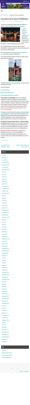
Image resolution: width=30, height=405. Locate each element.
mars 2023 (4, 179)
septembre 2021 (5, 217)
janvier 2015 (4, 339)
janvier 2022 (4, 207)
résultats (21, 21)
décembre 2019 (5, 248)
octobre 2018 (5, 277)
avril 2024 (4, 155)
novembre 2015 (5, 334)
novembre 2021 (5, 212)
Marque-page (5, 140)
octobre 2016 (5, 317)
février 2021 (4, 231)
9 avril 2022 (10, 21)
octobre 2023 (5, 167)
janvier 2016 (4, 329)
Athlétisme (5, 15)
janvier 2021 (4, 234)
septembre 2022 (5, 193)
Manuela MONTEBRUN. (19, 26)
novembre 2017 (5, 298)
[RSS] (28, 1)
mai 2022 (4, 198)
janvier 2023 (4, 184)
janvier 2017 (4, 313)
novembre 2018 (5, 274)
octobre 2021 (5, 215)
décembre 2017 (5, 296)
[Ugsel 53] (24, 1)
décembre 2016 (5, 315)
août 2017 (4, 305)
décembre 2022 (5, 186)
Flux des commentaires (7, 355)
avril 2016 (4, 325)
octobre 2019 (5, 253)
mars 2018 (4, 289)
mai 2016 (4, 322)
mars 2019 (4, 265)
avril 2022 (4, 200)
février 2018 (4, 291)
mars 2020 (4, 241)
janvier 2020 (4, 246)
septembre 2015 (5, 337)
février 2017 (4, 310)
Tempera (21, 371)
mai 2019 (4, 260)
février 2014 (4, 341)
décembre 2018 (5, 272)
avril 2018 (4, 286)
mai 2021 (4, 224)
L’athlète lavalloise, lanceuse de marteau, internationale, (25, 32)
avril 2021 (4, 227)
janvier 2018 (4, 293)
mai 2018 (4, 284)
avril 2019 (4, 262)
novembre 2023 (5, 164)
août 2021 (4, 219)
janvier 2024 (4, 160)
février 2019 (4, 267)
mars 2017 (4, 308)
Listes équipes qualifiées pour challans (9, 95)
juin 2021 (4, 222)
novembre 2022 (5, 188)
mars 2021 (4, 229)
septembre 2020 (5, 239)
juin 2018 (4, 282)
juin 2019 (4, 258)
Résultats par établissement (7, 92)
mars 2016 (4, 327)
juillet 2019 (4, 255)
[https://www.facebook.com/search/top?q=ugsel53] (26, 1)
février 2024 (4, 157)
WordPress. (26, 371)
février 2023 (4, 181)
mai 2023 (4, 174)
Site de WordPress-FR (7, 357)
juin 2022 (4, 196)
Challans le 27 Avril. (10, 132)
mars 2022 (4, 203)
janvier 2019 (4, 270)
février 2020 (4, 243)
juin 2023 (4, 172)
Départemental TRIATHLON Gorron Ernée (22, 146)
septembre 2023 (5, 169)
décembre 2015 (5, 332)
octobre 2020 (5, 236)
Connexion (2, 1)
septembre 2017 (5, 303)
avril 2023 (4, 176)
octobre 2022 (5, 191)
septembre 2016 (5, 320)
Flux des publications (7, 352)
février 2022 (4, 205)
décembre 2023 (5, 162)
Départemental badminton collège (5, 146)
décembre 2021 (5, 210)
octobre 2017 (5, 301)
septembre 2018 (5, 279)
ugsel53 (3, 21)
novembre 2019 (5, 250)
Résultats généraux (5, 90)
